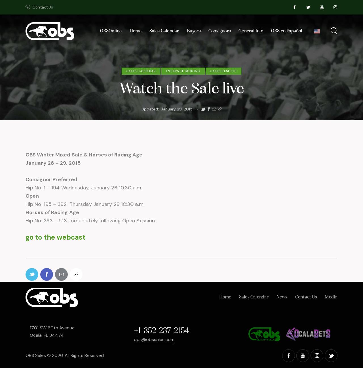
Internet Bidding (183, 71)
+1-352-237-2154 (161, 331)
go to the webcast (55, 237)
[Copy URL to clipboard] (219, 109)
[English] (317, 33)
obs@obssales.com (154, 339)
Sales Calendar (141, 71)
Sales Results (223, 71)
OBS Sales (36, 355)
